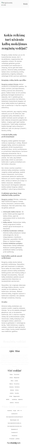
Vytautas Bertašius (14, 387)
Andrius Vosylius (14, 393)
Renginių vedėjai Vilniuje (10, 84)
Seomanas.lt (14, 432)
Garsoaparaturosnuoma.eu (14, 423)
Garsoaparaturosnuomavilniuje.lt (14, 416)
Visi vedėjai (14, 370)
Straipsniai (14, 435)
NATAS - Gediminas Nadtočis (14, 399)
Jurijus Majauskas (14, 377)
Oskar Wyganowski (14, 396)
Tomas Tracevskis (14, 374)
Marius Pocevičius (14, 383)
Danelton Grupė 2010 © (14, 410)
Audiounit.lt (14, 413)
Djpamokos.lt (14, 429)
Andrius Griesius (14, 402)
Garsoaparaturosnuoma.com (14, 426)
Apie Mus (14, 351)
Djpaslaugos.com (14, 420)
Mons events (14, 380)
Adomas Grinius (14, 390)
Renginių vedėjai (7, 199)
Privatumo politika (14, 438)
